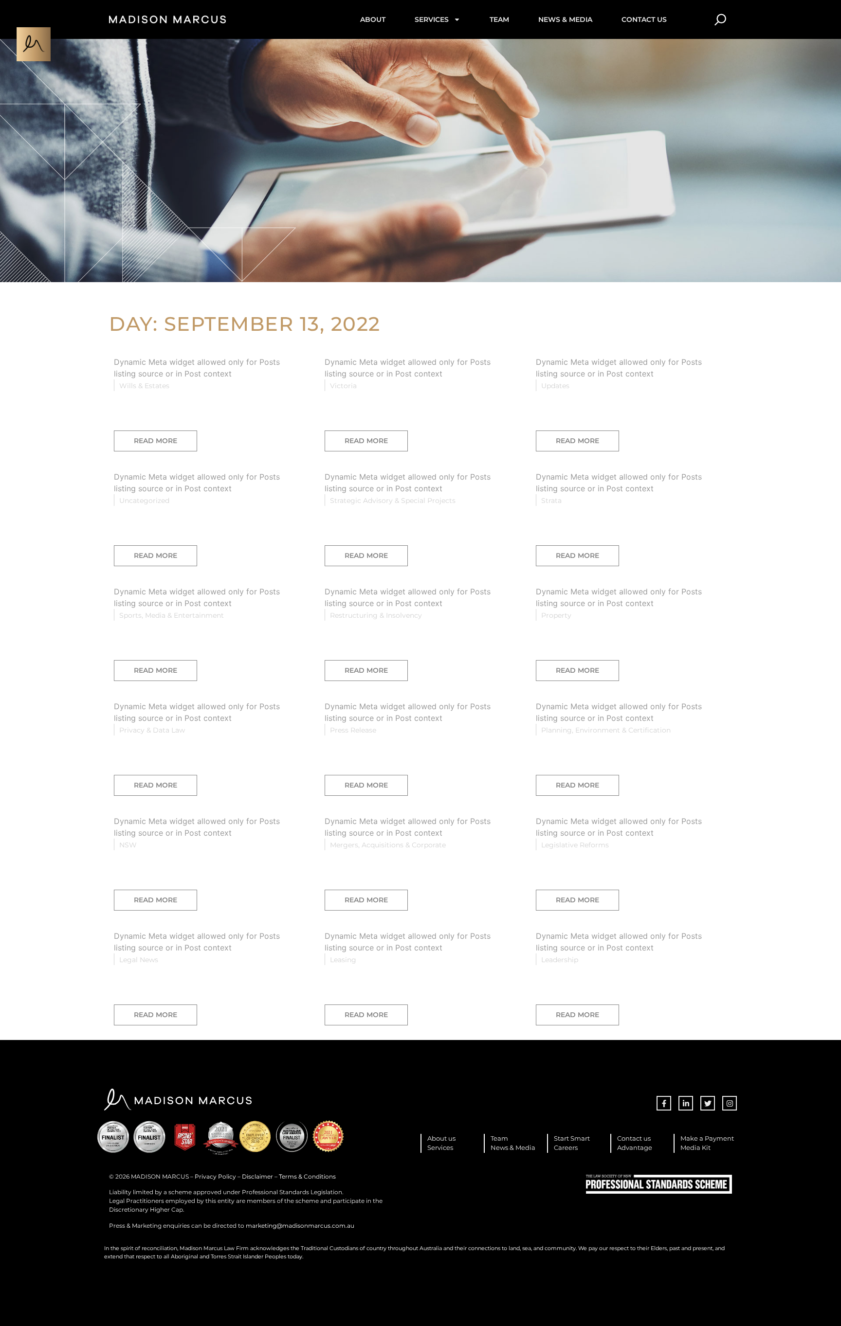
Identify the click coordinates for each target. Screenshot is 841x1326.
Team (499, 19)
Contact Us (644, 19)
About (372, 19)
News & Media (565, 19)
